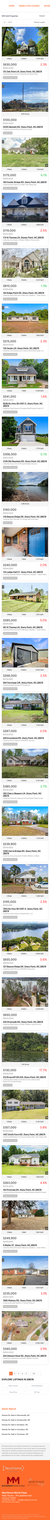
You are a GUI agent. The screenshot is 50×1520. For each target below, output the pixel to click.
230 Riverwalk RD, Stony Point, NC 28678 (23, 1022)
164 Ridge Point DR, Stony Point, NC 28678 (23, 293)
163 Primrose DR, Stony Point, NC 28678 (22, 1189)
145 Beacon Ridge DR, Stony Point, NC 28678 (24, 516)
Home (11, 6)
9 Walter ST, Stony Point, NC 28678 (20, 1245)
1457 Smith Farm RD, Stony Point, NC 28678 (24, 1134)
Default (42, 16)
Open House (13, 1386)
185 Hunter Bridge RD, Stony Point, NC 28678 (25, 182)
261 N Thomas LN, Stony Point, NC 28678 (22, 627)
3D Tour (37, 1392)
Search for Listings (29, 6)
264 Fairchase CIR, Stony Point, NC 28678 (23, 682)
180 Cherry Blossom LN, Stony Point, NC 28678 (22, 794)
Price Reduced (37, 1386)
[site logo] (14, 1488)
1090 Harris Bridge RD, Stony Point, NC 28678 (22, 852)
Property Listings (7, 1518)
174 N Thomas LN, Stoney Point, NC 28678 (23, 237)
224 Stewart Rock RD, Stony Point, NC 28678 (24, 1355)
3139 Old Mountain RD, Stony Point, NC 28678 (25, 461)
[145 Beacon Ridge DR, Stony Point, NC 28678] (25, 486)
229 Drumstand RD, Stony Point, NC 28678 (23, 738)
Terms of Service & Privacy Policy (12, 1516)
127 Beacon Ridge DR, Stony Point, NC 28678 (24, 966)
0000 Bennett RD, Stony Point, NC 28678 (23, 127)
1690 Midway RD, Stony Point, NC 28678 (22, 1300)
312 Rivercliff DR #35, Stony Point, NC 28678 (24, 1077)
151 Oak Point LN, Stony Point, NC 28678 (22, 71)
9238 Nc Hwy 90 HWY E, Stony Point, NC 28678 (23, 404)
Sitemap (16, 1518)
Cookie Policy (27, 1516)
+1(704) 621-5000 (8, 1500)
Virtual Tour (13, 1392)
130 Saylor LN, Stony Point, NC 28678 (21, 348)
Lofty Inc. (12, 1515)
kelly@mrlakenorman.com (27, 1500)
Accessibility (24, 1518)
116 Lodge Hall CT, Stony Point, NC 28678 (23, 572)
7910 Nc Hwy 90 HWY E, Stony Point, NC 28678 (23, 909)
